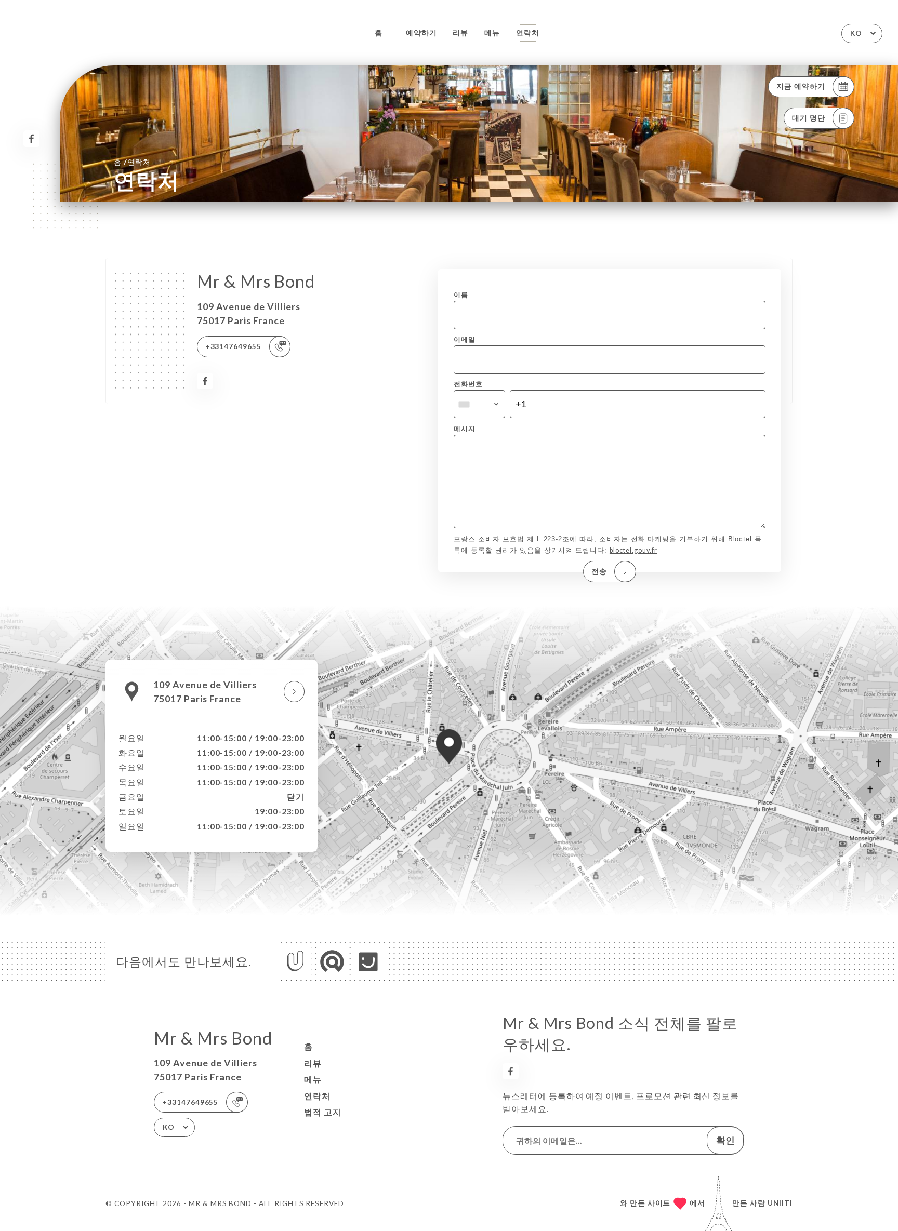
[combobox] (479, 404)
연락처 (527, 33)
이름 (461, 295)
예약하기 (421, 33)
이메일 (465, 339)
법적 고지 (322, 1112)
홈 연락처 (132, 161)
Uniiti (780, 1203)
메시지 (465, 429)
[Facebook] (31, 138)
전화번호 (468, 384)
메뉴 (492, 33)
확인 (725, 1140)
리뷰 (460, 33)
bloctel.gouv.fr (633, 550)
